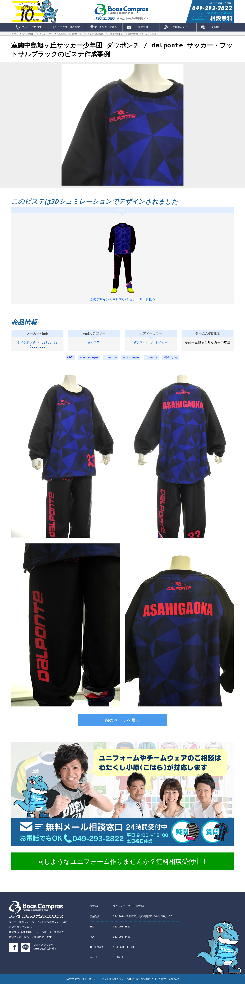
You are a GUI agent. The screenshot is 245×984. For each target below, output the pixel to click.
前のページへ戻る (122, 720)
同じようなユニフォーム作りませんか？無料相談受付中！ (122, 861)
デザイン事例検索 (95, 34)
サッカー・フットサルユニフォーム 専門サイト (60, 34)
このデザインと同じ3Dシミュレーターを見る (122, 299)
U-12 (71, 357)
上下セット (152, 357)
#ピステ (94, 342)
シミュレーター (131, 357)
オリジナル (111, 357)
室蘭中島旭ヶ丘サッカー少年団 (142, 34)
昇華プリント (171, 357)
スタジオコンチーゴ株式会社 (129, 906)
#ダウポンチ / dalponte (37, 342)
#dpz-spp (37, 346)
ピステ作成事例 (115, 34)
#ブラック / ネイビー (151, 342)
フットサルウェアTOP (24, 34)
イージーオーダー (89, 357)
